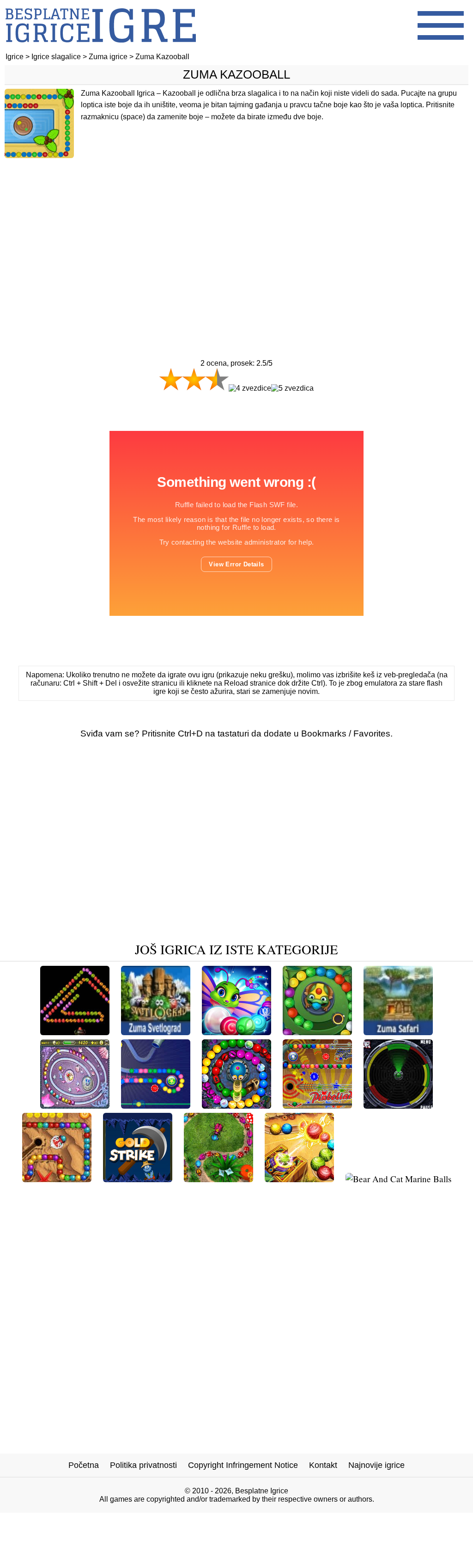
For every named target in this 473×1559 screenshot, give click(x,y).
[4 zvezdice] (250, 388)
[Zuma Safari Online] (398, 1031)
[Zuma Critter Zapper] (218, 1179)
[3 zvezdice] (217, 379)
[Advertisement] (236, 239)
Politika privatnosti (143, 1465)
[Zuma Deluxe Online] (317, 1031)
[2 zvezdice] (194, 379)
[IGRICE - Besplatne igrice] (101, 48)
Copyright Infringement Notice (243, 1465)
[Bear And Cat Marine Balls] (398, 1179)
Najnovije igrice (376, 1465)
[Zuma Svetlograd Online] (155, 1031)
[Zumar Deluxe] (236, 1105)
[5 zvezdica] (292, 388)
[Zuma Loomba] (155, 1105)
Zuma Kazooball (236, 74)
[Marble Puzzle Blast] (236, 1031)
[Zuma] (74, 1105)
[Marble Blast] (56, 1179)
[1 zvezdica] (170, 379)
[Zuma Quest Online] (74, 1031)
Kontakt (323, 1465)
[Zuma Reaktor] (398, 1105)
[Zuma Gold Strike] (137, 1179)
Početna (83, 1465)
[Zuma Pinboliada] (317, 1105)
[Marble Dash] (299, 1179)
